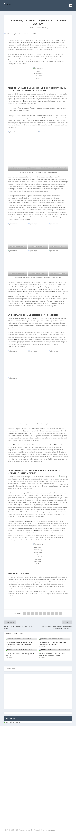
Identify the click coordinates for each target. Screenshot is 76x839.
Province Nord (51, 292)
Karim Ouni (45, 205)
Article (39, 28)
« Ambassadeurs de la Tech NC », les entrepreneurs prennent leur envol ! (19, 643)
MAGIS (60, 337)
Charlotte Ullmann (51, 59)
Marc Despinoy (28, 521)
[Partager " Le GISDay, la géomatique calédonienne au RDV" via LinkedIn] (44, 613)
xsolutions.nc (52, 830)
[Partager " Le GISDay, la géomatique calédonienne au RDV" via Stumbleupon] (52, 613)
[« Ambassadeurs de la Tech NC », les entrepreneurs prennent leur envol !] (21, 639)
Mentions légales (20, 746)
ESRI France (30, 184)
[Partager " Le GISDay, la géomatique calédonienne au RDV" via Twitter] (29, 613)
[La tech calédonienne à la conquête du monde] (21, 650)
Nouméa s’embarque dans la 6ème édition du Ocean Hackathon (52, 654)
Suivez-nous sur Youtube (28, 798)
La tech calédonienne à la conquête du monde (20, 654)
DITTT (55, 205)
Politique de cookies (21, 752)
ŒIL (59, 287)
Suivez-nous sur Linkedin (28, 804)
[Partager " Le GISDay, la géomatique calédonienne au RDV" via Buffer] (48, 613)
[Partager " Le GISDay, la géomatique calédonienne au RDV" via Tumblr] (36, 613)
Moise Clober (37, 289)
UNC (57, 40)
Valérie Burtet (26, 101)
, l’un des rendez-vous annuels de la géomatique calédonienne (36, 43)
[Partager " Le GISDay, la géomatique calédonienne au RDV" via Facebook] (25, 613)
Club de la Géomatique (30, 45)
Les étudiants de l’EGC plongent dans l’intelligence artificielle (52, 643)
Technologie (45, 28)
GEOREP (56, 495)
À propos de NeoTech (21, 734)
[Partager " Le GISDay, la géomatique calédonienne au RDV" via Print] (60, 613)
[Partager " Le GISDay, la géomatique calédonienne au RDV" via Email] (56, 613)
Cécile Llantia (19, 509)
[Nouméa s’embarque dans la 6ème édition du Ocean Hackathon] (54, 650)
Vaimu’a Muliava (38, 101)
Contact (16, 740)
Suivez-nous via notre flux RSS (31, 811)
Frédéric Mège (63, 182)
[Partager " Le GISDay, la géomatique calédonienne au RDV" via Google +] (33, 613)
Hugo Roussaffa (41, 287)
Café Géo (35, 530)
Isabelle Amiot (54, 505)
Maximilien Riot (47, 332)
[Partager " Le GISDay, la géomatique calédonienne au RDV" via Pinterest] (40, 613)
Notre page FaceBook (26, 792)
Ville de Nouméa (22, 292)
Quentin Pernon (28, 431)
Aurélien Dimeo (13, 445)
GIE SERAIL (53, 445)
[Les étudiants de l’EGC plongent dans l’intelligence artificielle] (54, 639)
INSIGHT (15, 339)
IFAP (59, 521)
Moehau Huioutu (44, 457)
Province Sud (12, 219)
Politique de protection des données (28, 758)
